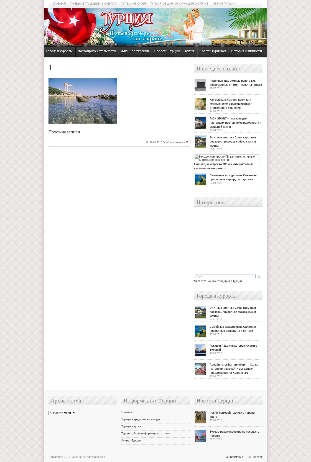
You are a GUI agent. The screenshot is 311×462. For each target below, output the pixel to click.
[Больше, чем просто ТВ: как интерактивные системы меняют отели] (227, 159)
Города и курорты (59, 51)
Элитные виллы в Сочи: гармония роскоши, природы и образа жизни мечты (233, 141)
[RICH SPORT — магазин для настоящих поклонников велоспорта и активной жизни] (200, 128)
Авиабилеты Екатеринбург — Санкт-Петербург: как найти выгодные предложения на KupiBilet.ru (234, 368)
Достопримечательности (97, 51)
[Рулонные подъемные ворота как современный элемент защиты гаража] (200, 90)
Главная (59, 3)
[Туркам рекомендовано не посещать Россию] (200, 441)
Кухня (189, 51)
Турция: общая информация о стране (179, 3)
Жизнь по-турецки (135, 51)
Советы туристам (212, 51)
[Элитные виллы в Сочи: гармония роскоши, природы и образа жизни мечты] (200, 147)
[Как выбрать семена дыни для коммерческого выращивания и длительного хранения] (200, 109)
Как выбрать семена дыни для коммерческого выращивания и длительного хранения (231, 103)
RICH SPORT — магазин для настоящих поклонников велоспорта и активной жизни (235, 122)
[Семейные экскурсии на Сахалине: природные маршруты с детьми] (200, 185)
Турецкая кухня (133, 3)
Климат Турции (223, 3)
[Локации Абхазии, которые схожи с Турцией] (200, 355)
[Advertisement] (223, 240)
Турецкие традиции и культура (93, 3)
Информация (234, 457)
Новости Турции (167, 51)
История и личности (246, 51)
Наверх (258, 457)
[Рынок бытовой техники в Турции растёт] (200, 422)
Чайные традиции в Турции (224, 281)
